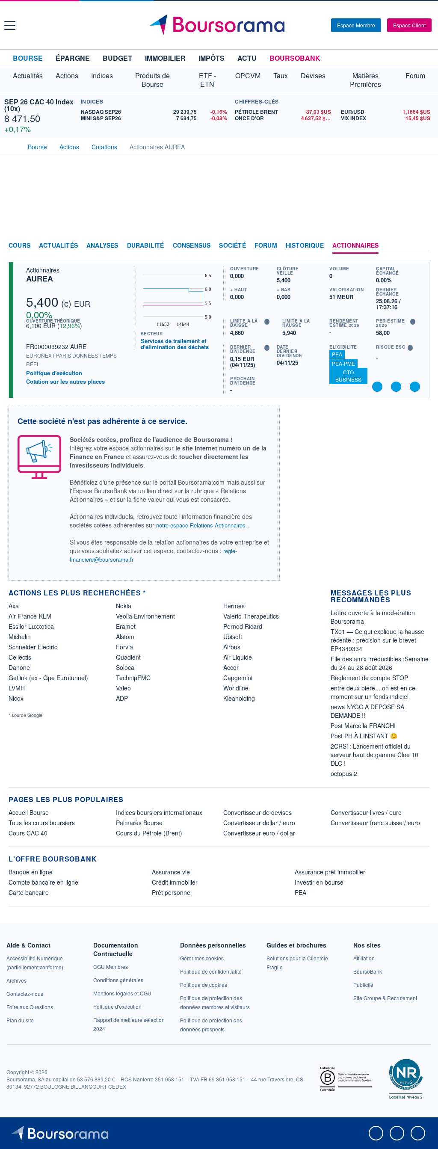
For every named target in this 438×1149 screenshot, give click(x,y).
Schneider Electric (33, 647)
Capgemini (237, 677)
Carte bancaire (29, 892)
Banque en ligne (31, 872)
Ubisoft (232, 636)
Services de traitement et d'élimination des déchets (175, 344)
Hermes (234, 605)
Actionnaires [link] (355, 245)
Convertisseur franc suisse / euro (375, 822)
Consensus (192, 245)
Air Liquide (237, 657)
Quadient (128, 657)
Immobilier (165, 58)
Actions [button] (67, 75)
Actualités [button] (28, 75)
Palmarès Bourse (139, 822)
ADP (122, 698)
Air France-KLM (30, 616)
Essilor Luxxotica (31, 626)
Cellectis (20, 657)
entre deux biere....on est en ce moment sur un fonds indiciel (373, 692)
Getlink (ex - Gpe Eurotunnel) (48, 677)
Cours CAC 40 (28, 833)
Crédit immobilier (175, 882)
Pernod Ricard (242, 626)
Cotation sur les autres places (65, 381)
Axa (14, 605)
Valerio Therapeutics (251, 616)
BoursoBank (294, 58)
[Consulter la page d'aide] (321, 25)
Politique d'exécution (54, 373)
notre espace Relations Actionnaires (201, 525)
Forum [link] (266, 245)
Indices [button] (102, 75)
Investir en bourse (319, 882)
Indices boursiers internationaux (159, 812)
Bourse (28, 58)
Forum (415, 75)
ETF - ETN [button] (207, 80)
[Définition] (266, 322)
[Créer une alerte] (377, 387)
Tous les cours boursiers (42, 822)
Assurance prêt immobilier (330, 872)
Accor (231, 667)
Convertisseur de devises (257, 812)
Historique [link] (305, 245)
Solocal (126, 667)
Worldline (236, 688)
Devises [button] (313, 75)
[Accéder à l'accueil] (12, 146)
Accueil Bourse (29, 812)
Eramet (126, 626)
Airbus (231, 647)
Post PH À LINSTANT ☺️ (364, 735)
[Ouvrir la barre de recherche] (310, 25)
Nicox (16, 698)
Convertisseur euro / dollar (259, 833)
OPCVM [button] (247, 75)
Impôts (211, 58)
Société (232, 245)
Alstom (125, 636)
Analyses (102, 245)
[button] (10, 25)
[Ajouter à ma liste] (415, 387)
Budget (117, 58)
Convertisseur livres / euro (366, 812)
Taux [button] (280, 75)
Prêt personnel (172, 892)
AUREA (39, 278)
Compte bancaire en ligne (43, 882)
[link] (16, 980)
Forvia (124, 647)
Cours (19, 245)
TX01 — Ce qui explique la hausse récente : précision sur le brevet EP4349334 (377, 640)
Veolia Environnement (145, 616)
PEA (337, 354)
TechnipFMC (133, 677)
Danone (19, 667)
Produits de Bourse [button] (152, 80)
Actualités (58, 245)
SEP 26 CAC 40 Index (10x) (39, 105)
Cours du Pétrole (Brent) (149, 833)
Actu (247, 58)
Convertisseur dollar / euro (259, 822)
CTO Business (348, 375)
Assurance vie (171, 872)
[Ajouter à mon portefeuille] (396, 387)
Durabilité (145, 245)
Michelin (20, 636)
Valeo (123, 688)
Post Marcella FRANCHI (363, 725)
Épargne (73, 58)
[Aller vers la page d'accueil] (220, 25)
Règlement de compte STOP (369, 677)
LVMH (17, 688)
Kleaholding (239, 698)
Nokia (123, 605)
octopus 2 (344, 773)
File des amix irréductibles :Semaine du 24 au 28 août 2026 (380, 663)
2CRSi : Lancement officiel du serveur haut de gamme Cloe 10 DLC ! (374, 754)
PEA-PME (343, 363)
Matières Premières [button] (365, 80)
